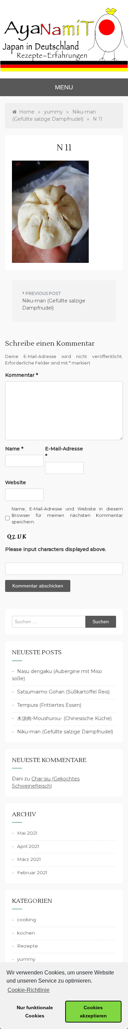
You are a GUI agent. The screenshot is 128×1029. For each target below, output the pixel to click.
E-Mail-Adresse (64, 452)
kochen (26, 933)
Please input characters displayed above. (55, 549)
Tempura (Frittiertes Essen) (49, 705)
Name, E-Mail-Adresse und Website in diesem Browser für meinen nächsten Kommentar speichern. (67, 515)
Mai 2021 (27, 833)
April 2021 (28, 846)
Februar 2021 (32, 872)
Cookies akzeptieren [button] (93, 1011)
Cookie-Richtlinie (28, 990)
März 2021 (29, 859)
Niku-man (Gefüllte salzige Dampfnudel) (53, 304)
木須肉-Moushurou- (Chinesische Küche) (64, 718)
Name (14, 449)
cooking (26, 919)
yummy (26, 959)
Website (15, 482)
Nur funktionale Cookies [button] (35, 1011)
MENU (64, 87)
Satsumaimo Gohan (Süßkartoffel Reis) (63, 692)
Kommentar (21, 375)
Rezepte (27, 946)
